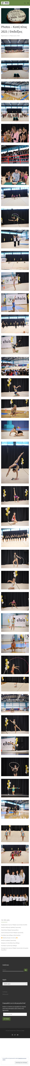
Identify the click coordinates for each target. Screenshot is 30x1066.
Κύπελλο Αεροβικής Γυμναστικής (8, 940)
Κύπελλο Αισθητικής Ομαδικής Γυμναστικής (11, 927)
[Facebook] (12, 1035)
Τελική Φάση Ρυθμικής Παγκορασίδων (10, 930)
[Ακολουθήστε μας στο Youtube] (17, 1035)
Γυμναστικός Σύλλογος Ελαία (17, 1030)
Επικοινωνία (5, 994)
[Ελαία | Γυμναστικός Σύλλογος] (5, 3)
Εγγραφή (6, 1019)
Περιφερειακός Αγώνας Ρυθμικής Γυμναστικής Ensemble (14, 924)
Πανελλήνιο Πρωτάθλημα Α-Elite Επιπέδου (10, 935)
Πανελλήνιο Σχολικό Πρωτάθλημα (9, 945)
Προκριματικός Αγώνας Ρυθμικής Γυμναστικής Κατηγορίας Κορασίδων (14, 949)
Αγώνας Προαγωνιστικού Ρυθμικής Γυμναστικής (12, 932)
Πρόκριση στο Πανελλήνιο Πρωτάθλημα (10, 943)
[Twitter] (15, 1035)
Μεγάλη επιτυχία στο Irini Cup (9, 937)
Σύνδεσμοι (5, 992)
